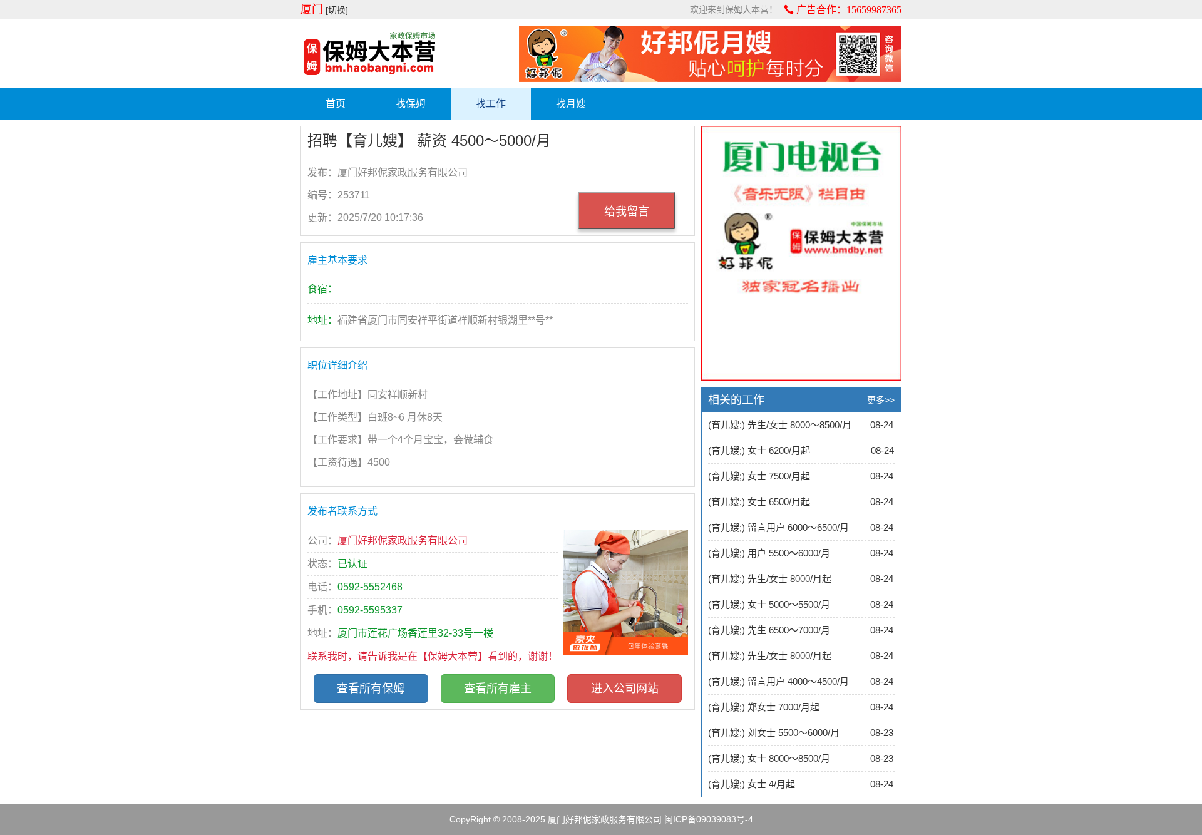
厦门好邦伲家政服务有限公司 (605, 819)
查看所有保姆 (370, 688)
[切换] (337, 10)
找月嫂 (571, 103)
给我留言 (626, 211)
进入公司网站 (625, 688)
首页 (336, 103)
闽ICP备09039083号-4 (708, 819)
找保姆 (411, 103)
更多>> (881, 400)
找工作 (491, 103)
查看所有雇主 (498, 688)
